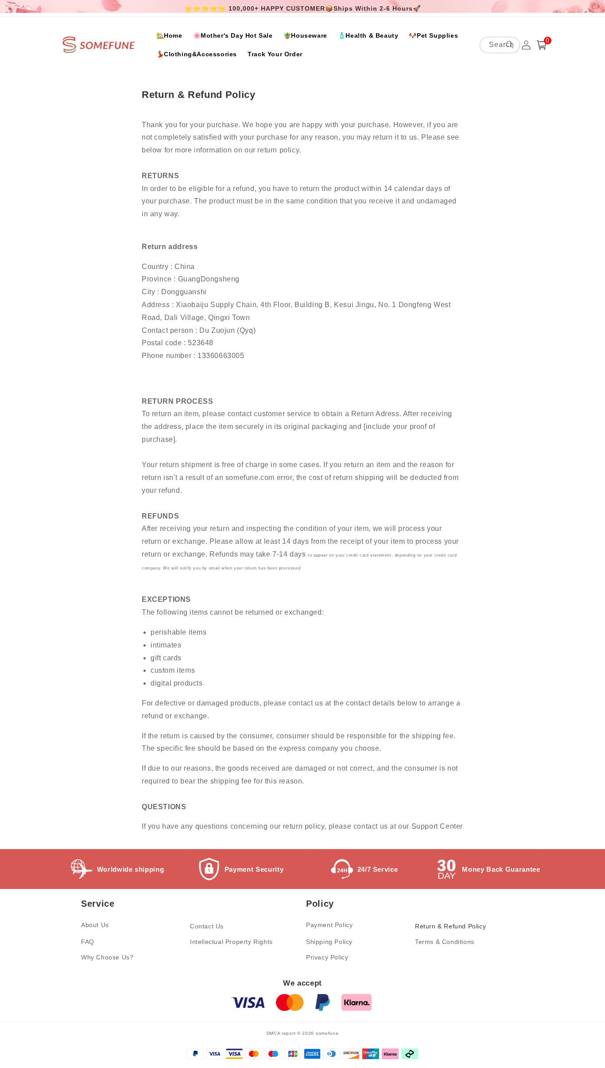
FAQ (87, 941)
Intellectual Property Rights (231, 941)
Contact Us (207, 926)
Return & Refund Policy (450, 926)
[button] (541, 45)
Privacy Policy (327, 957)
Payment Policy (329, 924)
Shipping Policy (329, 941)
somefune (327, 1033)
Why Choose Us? (107, 957)
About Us (95, 924)
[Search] (510, 44)
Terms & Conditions (444, 941)
